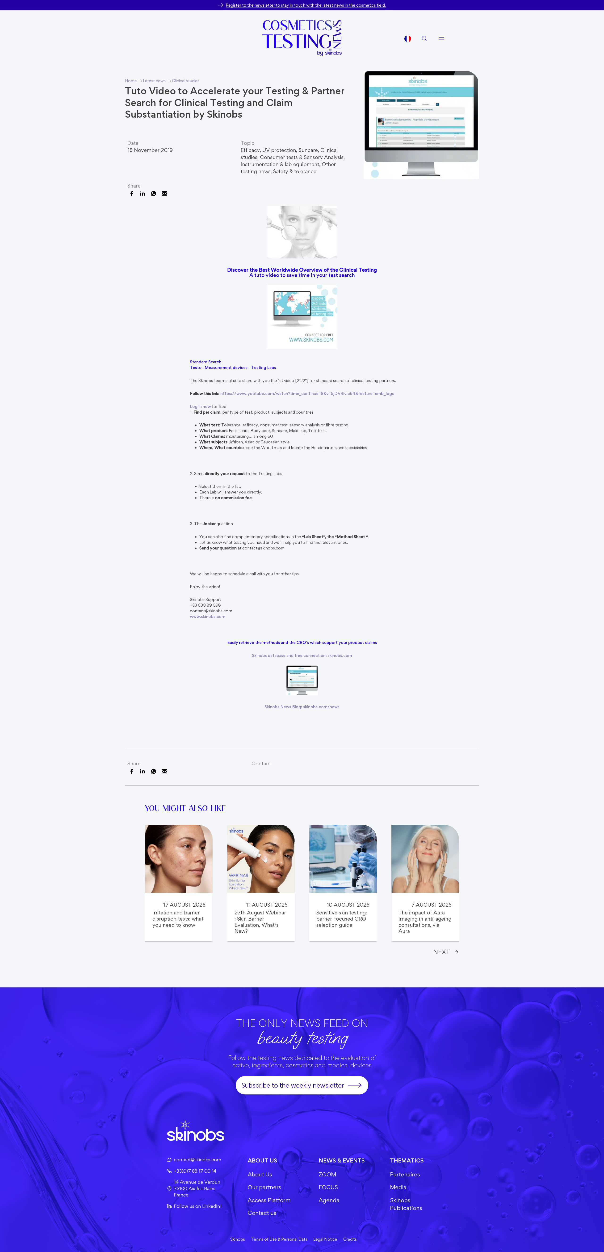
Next (441, 952)
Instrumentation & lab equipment (280, 164)
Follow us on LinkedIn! (198, 1206)
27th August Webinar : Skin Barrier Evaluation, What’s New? (260, 921)
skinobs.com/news (321, 706)
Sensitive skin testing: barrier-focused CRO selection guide (341, 918)
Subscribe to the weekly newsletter (292, 1085)
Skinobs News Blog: (283, 706)
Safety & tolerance (294, 171)
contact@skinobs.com (197, 1159)
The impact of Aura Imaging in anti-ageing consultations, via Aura (424, 921)
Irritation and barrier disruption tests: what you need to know (177, 918)
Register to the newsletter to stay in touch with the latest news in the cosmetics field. (306, 5)
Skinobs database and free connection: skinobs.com (302, 655)
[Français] (407, 38)
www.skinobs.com (207, 616)
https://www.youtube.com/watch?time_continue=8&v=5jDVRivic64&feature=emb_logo (307, 393)
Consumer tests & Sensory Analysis (302, 157)
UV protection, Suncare (290, 150)
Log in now (200, 406)
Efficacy (250, 150)
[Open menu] (441, 38)
